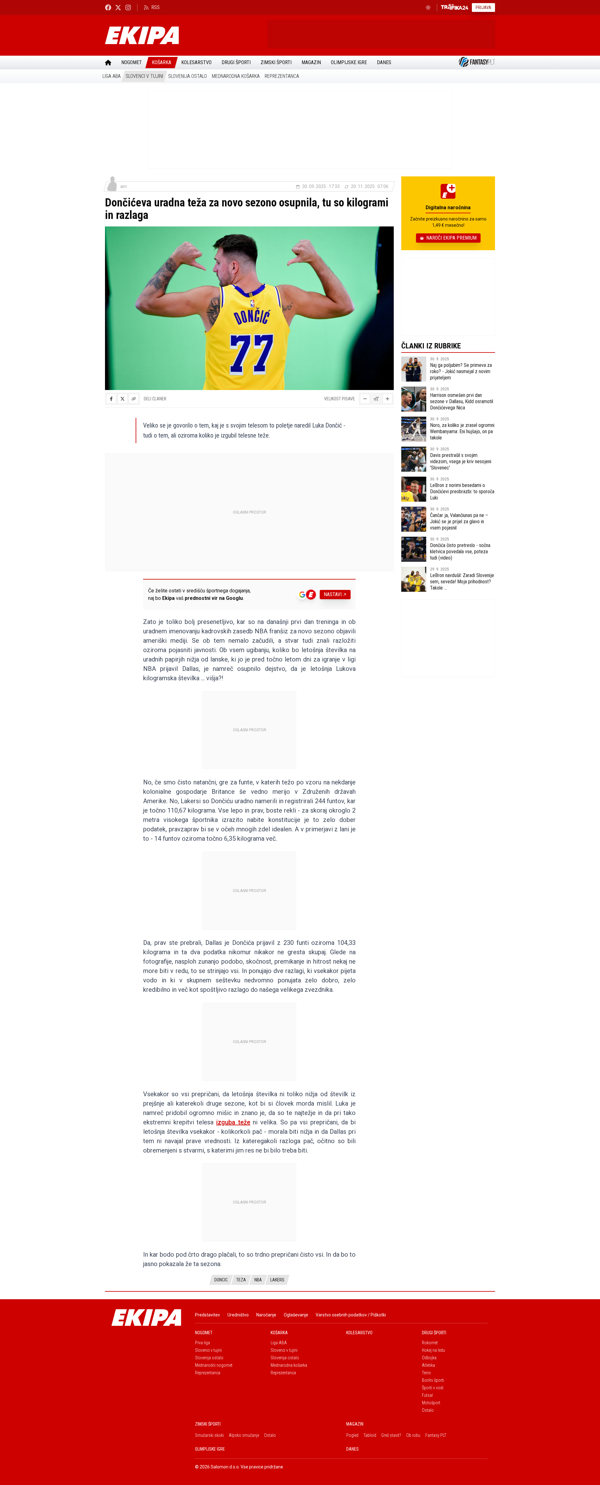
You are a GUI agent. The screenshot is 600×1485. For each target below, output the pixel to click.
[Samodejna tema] (428, 8)
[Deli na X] (123, 399)
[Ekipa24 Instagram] (128, 7)
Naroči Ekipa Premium (451, 238)
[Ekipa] (183, 35)
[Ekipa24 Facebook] (108, 7)
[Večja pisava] (387, 399)
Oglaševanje (296, 1314)
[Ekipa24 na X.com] (118, 7)
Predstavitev (207, 1314)
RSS (155, 7)
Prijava (483, 7)
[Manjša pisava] (365, 399)
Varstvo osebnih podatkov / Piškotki (351, 1314)
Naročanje (266, 1314)
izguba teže (233, 1122)
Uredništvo (238, 1314)
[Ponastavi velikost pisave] (376, 399)
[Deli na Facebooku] (111, 399)
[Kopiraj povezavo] (134, 399)
